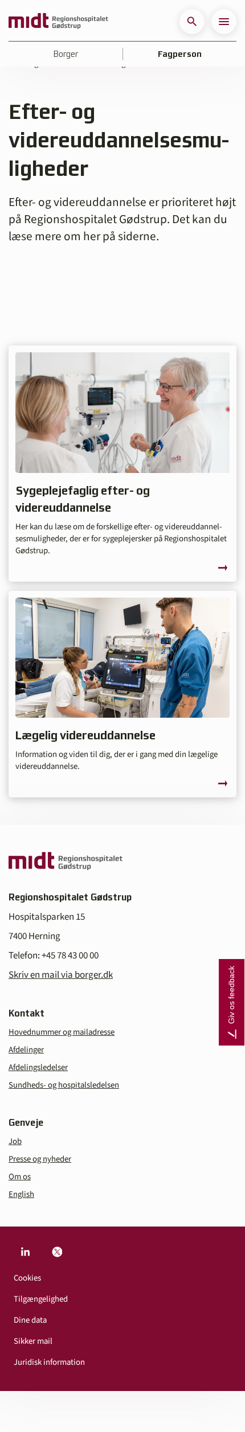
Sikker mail (33, 1341)
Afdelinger (26, 1050)
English (21, 1194)
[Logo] (58, 21)
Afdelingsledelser (38, 1067)
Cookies (27, 1278)
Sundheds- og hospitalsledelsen (64, 1085)
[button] (192, 22)
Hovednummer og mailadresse (62, 1032)
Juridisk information (49, 1362)
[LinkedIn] (25, 1251)
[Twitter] (57, 1251)
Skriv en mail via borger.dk (61, 975)
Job (15, 1141)
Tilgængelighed (41, 1299)
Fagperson (180, 54)
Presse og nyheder (40, 1159)
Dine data (30, 1320)
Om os (20, 1177)
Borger (66, 54)
